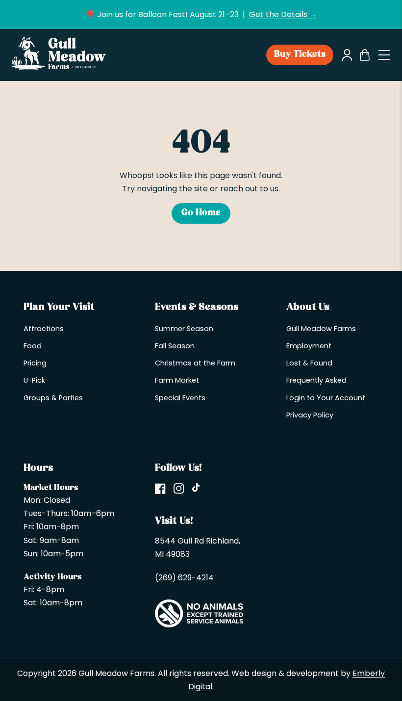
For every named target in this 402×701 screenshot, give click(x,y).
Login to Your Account (325, 398)
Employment (308, 346)
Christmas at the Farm (195, 363)
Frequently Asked (316, 380)
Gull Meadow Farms (321, 329)
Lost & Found (309, 363)
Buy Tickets (300, 55)
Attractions (44, 329)
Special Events (180, 398)
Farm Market (177, 380)
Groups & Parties (53, 398)
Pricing (35, 363)
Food (33, 346)
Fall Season (175, 346)
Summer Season (184, 329)
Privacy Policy (309, 415)
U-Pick (34, 380)
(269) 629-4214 (184, 577)
